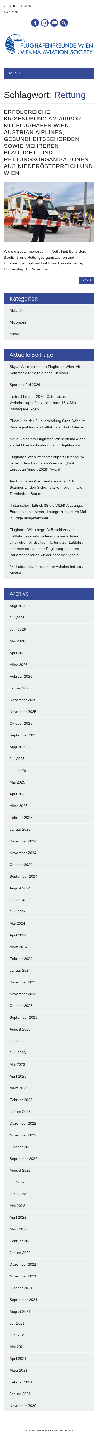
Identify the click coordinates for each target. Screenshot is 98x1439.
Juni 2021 (18, 1335)
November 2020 (23, 1405)
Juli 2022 (17, 1182)
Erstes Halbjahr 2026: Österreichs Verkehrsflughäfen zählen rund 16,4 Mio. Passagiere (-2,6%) (43, 402)
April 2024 (18, 935)
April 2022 (18, 1217)
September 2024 (23, 876)
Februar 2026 (21, 676)
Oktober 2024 (21, 864)
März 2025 (18, 806)
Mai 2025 (17, 782)
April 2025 (18, 794)
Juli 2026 (17, 617)
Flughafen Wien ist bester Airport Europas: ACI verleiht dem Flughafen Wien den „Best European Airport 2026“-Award (48, 463)
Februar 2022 (21, 1241)
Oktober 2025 (21, 723)
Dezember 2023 (23, 982)
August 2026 (20, 606)
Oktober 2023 (21, 1006)
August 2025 (20, 747)
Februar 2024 (21, 959)
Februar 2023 (21, 1100)
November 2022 (23, 1135)
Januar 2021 (20, 1394)
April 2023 (18, 1076)
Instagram (45, 23)
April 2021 (18, 1358)
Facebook (35, 23)
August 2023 (20, 1029)
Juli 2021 (17, 1323)
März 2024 (18, 947)
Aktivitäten (18, 310)
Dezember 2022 (23, 1123)
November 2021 (23, 1276)
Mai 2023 (17, 1064)
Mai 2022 (17, 1206)
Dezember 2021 (23, 1264)
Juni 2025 (18, 770)
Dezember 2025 (23, 700)
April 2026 (18, 653)
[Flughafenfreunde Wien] (49, 54)
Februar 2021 (21, 1382)
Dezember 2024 (23, 841)
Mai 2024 (17, 923)
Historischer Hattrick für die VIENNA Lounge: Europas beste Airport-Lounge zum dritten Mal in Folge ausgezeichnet (48, 511)
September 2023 (23, 1017)
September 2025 (23, 735)
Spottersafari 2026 (25, 385)
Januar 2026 (20, 688)
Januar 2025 (20, 829)
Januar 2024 (20, 970)
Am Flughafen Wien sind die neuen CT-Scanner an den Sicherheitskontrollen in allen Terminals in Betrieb (47, 487)
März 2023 (18, 1088)
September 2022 (23, 1158)
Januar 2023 (20, 1111)
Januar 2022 (20, 1253)
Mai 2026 (17, 641)
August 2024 (20, 888)
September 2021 (23, 1300)
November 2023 (23, 994)
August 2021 (20, 1311)
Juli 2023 (17, 1041)
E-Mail (54, 23)
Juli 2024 (17, 900)
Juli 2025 (17, 759)
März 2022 (18, 1229)
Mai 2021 (17, 1347)
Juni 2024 (18, 912)
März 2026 (18, 665)
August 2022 (20, 1170)
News (86, 280)
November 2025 (23, 712)
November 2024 (23, 853)
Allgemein (18, 322)
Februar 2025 (21, 817)
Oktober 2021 (21, 1288)
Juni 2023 (18, 1053)
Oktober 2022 (21, 1147)
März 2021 (18, 1370)
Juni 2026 (18, 629)
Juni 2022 (18, 1194)
